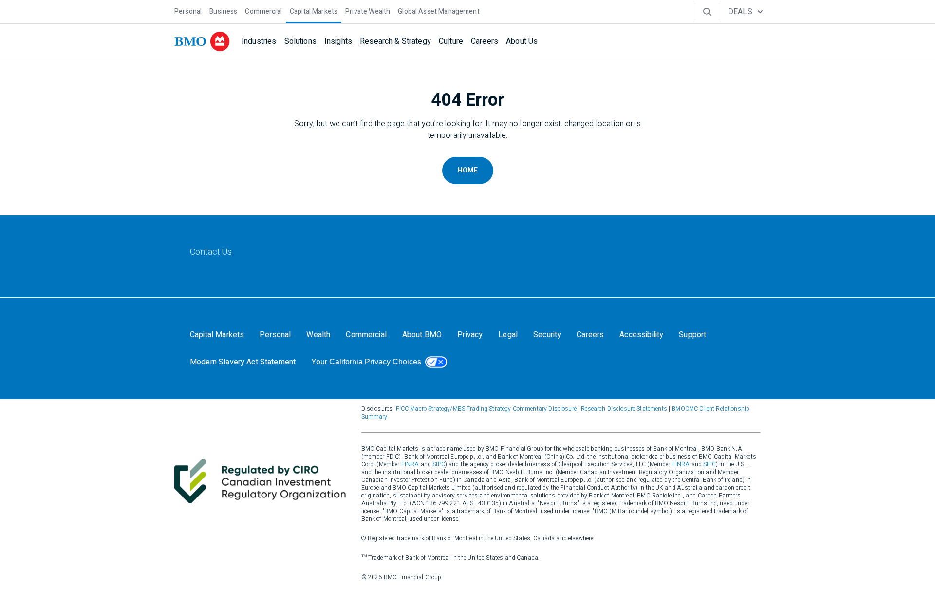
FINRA (410, 464)
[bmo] (202, 41)
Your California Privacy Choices (366, 362)
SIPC (438, 464)
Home (468, 170)
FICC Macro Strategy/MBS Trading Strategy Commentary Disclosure (486, 408)
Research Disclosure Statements (624, 408)
